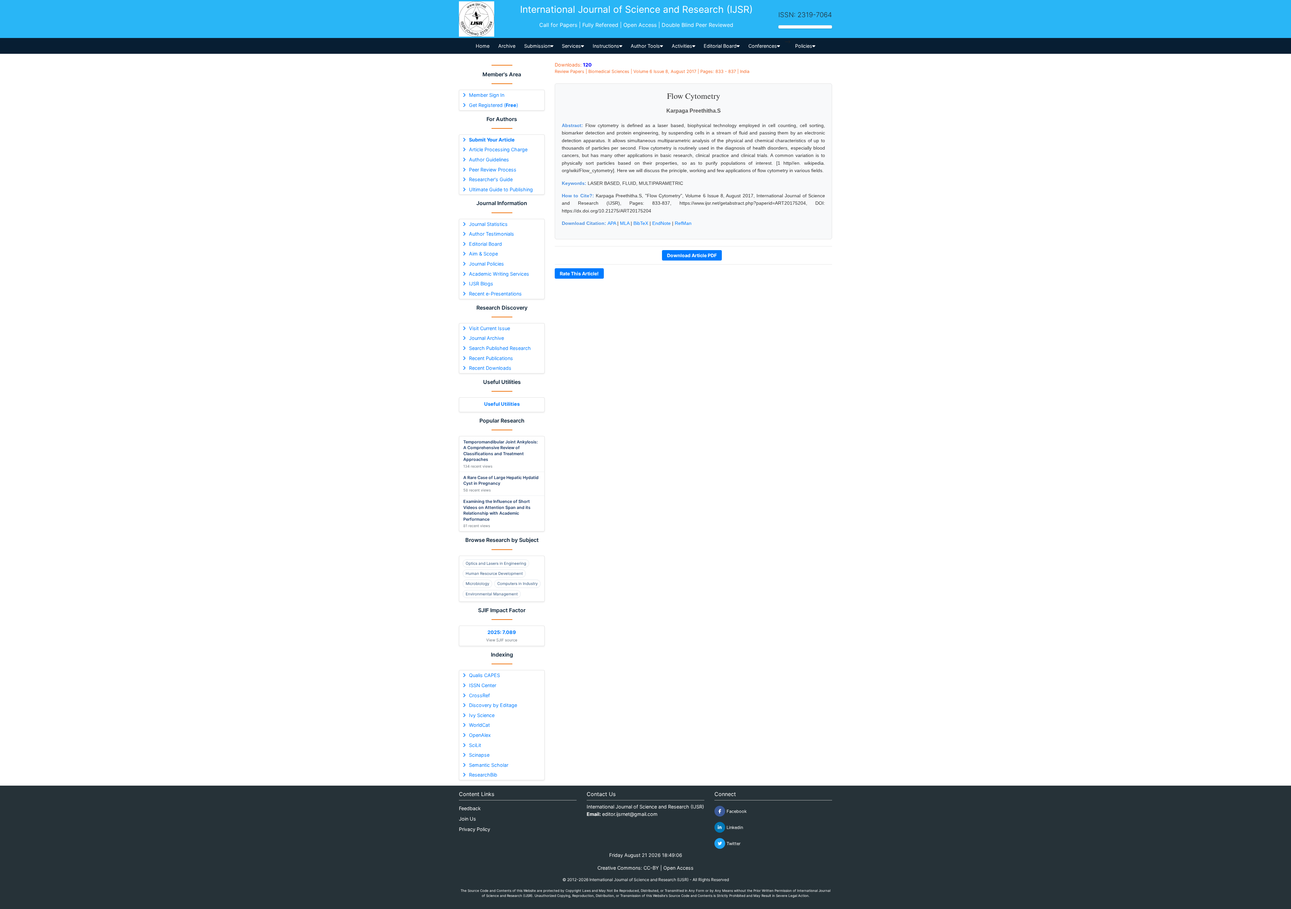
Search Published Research (500, 348)
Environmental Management (492, 594)
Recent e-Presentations (495, 294)
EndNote (661, 223)
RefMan (683, 223)
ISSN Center (482, 685)
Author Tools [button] (645, 46)
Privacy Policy (474, 829)
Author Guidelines (489, 159)
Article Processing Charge (498, 149)
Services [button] (571, 46)
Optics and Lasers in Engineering (496, 563)
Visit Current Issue (489, 328)
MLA (624, 223)
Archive (506, 46)
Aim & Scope (483, 253)
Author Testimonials (491, 234)
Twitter (733, 843)
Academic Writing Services (499, 274)
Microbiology (477, 583)
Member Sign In (486, 95)
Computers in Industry (517, 583)
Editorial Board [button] (720, 46)
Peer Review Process (492, 169)
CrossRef (479, 695)
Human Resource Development (494, 573)
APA (612, 223)
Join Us (467, 819)
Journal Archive (486, 338)
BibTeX (640, 223)
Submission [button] (537, 46)
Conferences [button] (762, 46)
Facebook (736, 811)
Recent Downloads (490, 368)
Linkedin (734, 827)
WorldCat (479, 725)
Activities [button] (682, 46)
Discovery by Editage (493, 705)
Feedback (470, 808)
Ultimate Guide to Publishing (501, 189)
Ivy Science (482, 715)
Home (483, 46)
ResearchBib (483, 775)
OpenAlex (480, 735)
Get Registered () (493, 105)
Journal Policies (486, 264)
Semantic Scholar (488, 765)
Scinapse (479, 755)
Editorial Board (485, 244)
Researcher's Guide (491, 179)
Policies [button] (803, 46)
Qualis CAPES (484, 675)
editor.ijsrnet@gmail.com (630, 814)
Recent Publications (491, 358)
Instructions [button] (606, 46)
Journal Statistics (488, 224)
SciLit (475, 745)
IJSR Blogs (481, 283)
